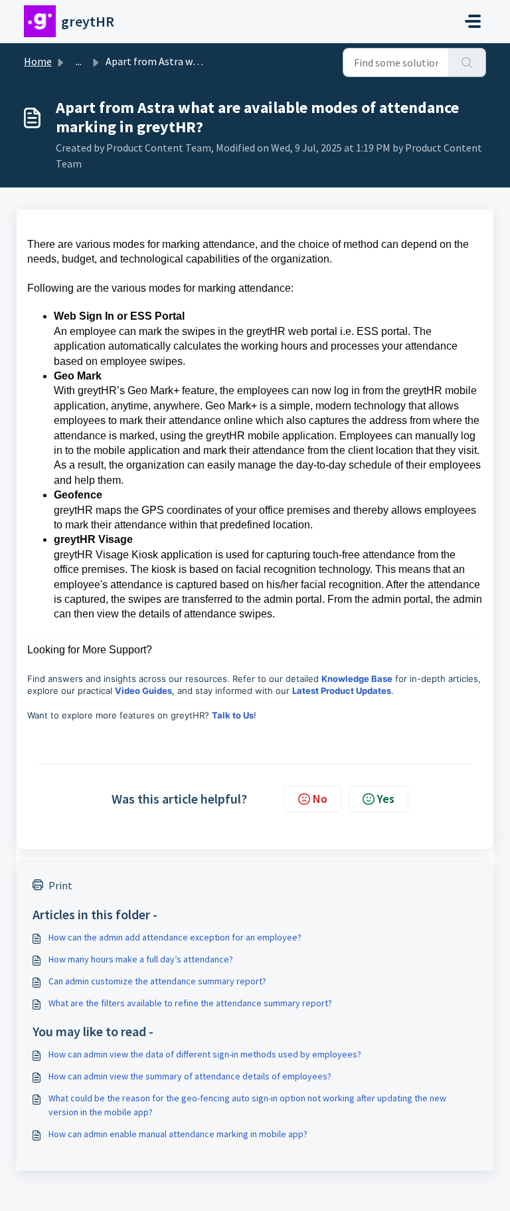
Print (60, 885)
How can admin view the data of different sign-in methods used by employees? (204, 1054)
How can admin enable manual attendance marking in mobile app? (177, 1134)
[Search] (467, 62)
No (320, 798)
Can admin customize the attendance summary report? (157, 981)
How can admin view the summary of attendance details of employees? (189, 1076)
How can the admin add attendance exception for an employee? (174, 937)
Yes (385, 798)
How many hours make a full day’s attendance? (140, 959)
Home (38, 61)
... (79, 61)
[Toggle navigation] (473, 21)
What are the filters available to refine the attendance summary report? (190, 1003)
